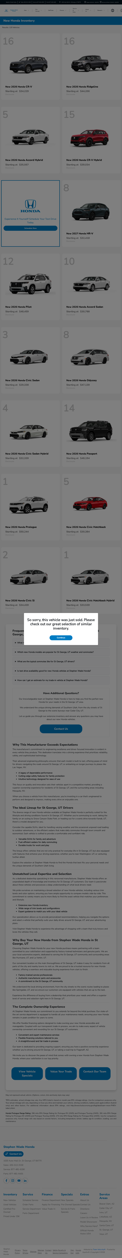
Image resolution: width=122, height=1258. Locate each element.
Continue (61, 637)
